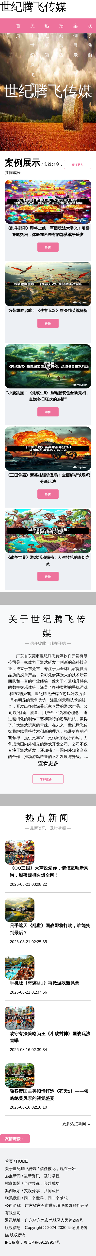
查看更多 (48, 763)
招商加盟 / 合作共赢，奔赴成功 (32, 1183)
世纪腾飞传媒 (33, 6)
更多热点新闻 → (76, 1124)
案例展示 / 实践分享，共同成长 (32, 1191)
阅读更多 (77, 164)
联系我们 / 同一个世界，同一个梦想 (36, 1198)
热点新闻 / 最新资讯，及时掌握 (32, 1176)
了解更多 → (48, 779)
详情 (48, 247)
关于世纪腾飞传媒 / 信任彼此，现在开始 (40, 1169)
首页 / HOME (16, 1161)
